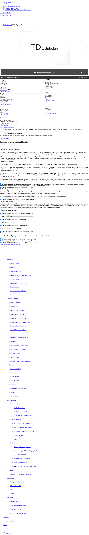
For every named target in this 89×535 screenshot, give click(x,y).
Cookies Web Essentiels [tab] (6, 161)
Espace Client (7, 2)
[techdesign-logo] (5, 15)
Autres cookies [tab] (4, 233)
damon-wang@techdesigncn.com (7, 127)
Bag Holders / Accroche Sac (18, 291)
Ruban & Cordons (15, 369)
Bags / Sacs (13, 443)
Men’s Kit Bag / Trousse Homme (23, 427)
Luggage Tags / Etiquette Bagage (23, 415)
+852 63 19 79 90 (3, 90)
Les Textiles (10, 365)
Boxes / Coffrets (14, 501)
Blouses (12, 392)
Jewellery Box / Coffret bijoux (18, 513)
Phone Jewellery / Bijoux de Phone (20, 361)
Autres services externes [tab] (6, 201)
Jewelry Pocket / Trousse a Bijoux (19, 345)
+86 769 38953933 (5, 13)
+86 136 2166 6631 (4, 125)
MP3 (11, 490)
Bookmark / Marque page (17, 310)
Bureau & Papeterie (12, 298)
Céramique (10, 470)
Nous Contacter (7, 529)
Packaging (10, 497)
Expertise (6, 517)
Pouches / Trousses (15, 419)
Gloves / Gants (14, 376)
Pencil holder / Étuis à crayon (18, 326)
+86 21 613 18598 (49, 87)
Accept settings (4, 244)
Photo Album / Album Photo (18, 330)
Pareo (12, 373)
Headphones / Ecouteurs (17, 482)
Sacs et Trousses (11, 400)
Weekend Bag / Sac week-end (22, 458)
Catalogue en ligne (8, 521)
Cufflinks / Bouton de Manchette (19, 337)
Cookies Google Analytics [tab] (7, 189)
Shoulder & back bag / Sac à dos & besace (25, 466)
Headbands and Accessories (18, 388)
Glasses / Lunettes (15, 294)
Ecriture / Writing (15, 306)
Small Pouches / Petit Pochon (22, 412)
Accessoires (10, 259)
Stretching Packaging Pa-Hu (18, 505)
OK (1, 138)
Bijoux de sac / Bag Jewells (18, 349)
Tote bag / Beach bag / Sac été (22, 447)
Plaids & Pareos (14, 380)
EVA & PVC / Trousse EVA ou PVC (24, 431)
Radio (12, 493)
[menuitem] (46, 2)
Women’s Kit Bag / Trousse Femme (23, 423)
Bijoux (9, 334)
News (5, 3)
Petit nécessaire (14, 404)
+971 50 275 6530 (4, 113)
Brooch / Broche (15, 357)
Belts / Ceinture (14, 287)
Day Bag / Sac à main (20, 454)
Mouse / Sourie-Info (15, 486)
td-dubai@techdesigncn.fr (5, 114)
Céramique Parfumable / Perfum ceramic (21, 474)
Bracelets (12, 341)
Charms (12, 267)
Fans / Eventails (14, 279)
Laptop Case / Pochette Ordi (18, 318)
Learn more (5, 138)
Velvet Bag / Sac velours (20, 462)
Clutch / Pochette (18, 435)
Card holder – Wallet (19, 408)
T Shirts (12, 384)
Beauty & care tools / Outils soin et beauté (21, 275)
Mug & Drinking (15, 302)
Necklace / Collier (15, 353)
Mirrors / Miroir (14, 263)
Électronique (10, 478)
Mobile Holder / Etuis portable (18, 283)
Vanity (15, 439)
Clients (5, 525)
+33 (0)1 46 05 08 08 (49, 100)
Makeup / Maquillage (16, 271)
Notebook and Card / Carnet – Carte (20, 322)
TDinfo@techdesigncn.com (5, 91)
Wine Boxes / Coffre (16, 509)
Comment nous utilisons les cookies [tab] (10, 149)
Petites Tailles (14, 396)
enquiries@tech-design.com (50, 113)
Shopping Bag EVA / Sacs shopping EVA (25, 451)
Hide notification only (14, 244)
